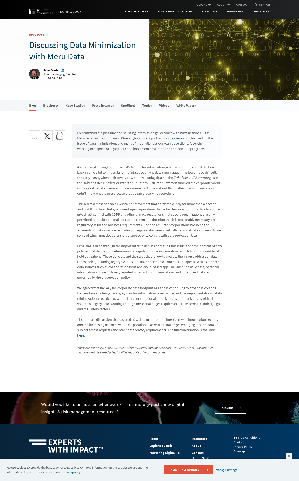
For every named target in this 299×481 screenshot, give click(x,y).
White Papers (186, 105)
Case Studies (75, 105)
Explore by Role (136, 11)
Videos (164, 105)
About (221, 5)
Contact (242, 5)
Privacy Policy (243, 447)
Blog (32, 105)
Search (264, 5)
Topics (147, 105)
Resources (261, 11)
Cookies (239, 442)
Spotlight (128, 105)
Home (154, 438)
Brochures (51, 105)
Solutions (209, 11)
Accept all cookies (185, 470)
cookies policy (71, 472)
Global (201, 5)
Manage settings (226, 470)
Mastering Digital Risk (175, 11)
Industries (235, 11)
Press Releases (103, 105)
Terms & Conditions (247, 437)
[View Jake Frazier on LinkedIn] (62, 70)
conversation (180, 138)
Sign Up (227, 408)
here (80, 335)
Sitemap (239, 451)
